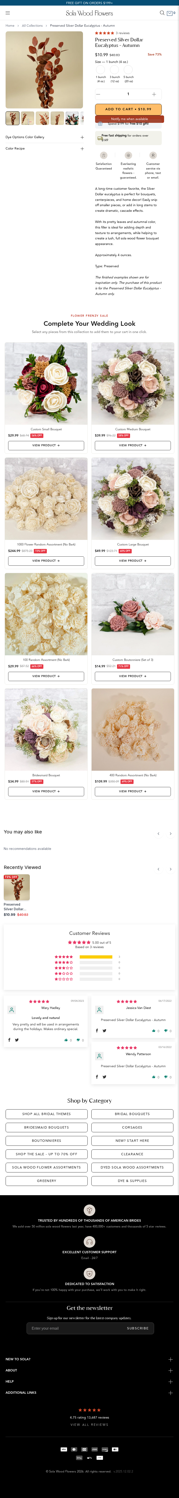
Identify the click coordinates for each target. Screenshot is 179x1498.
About (11, 1370)
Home (10, 25)
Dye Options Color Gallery (25, 137)
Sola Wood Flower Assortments (46, 1167)
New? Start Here (132, 1140)
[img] (39, 1001)
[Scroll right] (170, 833)
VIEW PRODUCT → (46, 445)
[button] (105, 33)
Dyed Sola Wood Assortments (132, 1167)
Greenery (46, 1180)
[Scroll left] (158, 833)
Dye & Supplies (132, 1180)
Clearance (132, 1154)
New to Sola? (18, 1359)
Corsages (132, 1127)
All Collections (32, 25)
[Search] (162, 12)
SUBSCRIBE (138, 1328)
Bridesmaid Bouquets (46, 1127)
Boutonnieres (47, 1140)
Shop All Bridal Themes (46, 1114)
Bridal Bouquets (132, 1114)
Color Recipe (15, 148)
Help (10, 1381)
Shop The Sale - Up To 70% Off (47, 1154)
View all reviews (90, 1425)
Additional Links (21, 1392)
